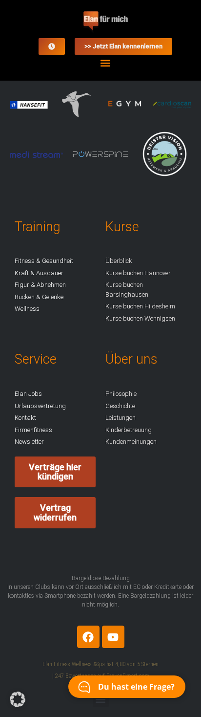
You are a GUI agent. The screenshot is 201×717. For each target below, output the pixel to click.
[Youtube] (113, 637)
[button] (106, 63)
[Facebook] (88, 637)
